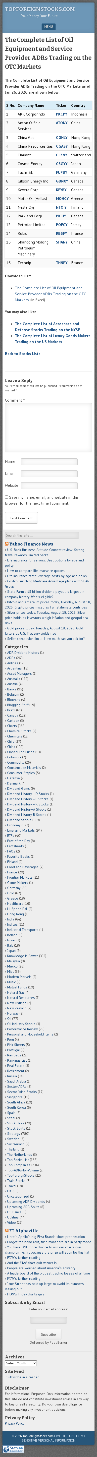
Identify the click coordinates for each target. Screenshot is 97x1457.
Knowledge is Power (22, 956)
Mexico (12, 966)
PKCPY (61, 114)
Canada (12, 715)
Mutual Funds (17, 987)
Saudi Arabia (16, 1081)
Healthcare (15, 903)
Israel (11, 940)
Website (11, 485)
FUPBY (61, 172)
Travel (11, 1186)
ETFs (10, 835)
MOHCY (62, 198)
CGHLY (61, 137)
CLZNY (61, 154)
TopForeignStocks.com (40, 9)
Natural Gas (16, 992)
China (11, 746)
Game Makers (17, 882)
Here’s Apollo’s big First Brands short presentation (46, 1236)
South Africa (16, 1102)
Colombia (14, 757)
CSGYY (61, 163)
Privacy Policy (14, 1423)
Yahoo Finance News (31, 544)
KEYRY (61, 189)
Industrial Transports (22, 929)
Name (10, 461)
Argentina (14, 668)
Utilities (13, 1217)
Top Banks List (18, 1159)
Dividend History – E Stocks (27, 799)
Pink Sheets (16, 1044)
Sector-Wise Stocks (22, 1092)
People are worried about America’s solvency (41, 1268)
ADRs (11, 658)
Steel (11, 1118)
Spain (11, 1112)
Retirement (15, 1071)
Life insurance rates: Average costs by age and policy (47, 576)
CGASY (62, 146)
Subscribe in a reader (22, 1377)
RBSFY (61, 233)
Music (11, 982)
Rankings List (17, 1060)
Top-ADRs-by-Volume (23, 1170)
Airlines (12, 663)
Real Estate (15, 1065)
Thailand (13, 1149)
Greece (12, 898)
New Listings (16, 1003)
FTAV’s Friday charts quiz (25, 1294)
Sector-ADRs (16, 1086)
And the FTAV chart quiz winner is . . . (34, 1263)
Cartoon (13, 720)
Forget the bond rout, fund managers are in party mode (49, 1242)
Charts (12, 726)
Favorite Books (18, 856)
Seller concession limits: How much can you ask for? (46, 638)
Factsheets (15, 846)
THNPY (61, 262)
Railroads (14, 1055)
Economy (13, 825)
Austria (12, 684)
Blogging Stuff (17, 705)
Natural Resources (21, 997)
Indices (12, 924)
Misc (10, 971)
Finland (12, 861)
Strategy (13, 1133)
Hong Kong (15, 914)
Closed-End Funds (20, 752)
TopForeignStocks (20, 1175)
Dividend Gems (18, 788)
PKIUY (61, 215)
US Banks (14, 1212)
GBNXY (62, 181)
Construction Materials (24, 767)
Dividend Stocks (19, 820)
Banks (11, 689)
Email (9, 473)
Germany (13, 888)
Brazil (11, 710)
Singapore (15, 1097)
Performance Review (22, 1029)
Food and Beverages (23, 867)
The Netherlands (19, 1154)
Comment (15, 400)
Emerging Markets (21, 830)
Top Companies (18, 1165)
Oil (9, 1018)
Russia (12, 1076)
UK (9, 1191)
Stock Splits (16, 1128)
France (12, 872)
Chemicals (14, 736)
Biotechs (13, 699)
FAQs (11, 851)
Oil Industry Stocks (21, 1024)
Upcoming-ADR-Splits (23, 1207)
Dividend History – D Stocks (28, 793)
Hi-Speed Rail (17, 909)
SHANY (61, 242)
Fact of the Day (18, 841)
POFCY (61, 224)
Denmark (14, 783)
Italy (10, 945)
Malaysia (13, 961)
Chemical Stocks (19, 731)
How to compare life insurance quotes (36, 570)
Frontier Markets (20, 877)
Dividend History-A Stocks (26, 809)
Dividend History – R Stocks (28, 804)
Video (11, 1222)
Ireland (12, 935)
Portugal (13, 1050)
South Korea (16, 1107)
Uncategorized (18, 1196)
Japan (11, 950)
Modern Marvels (19, 976)
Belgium (13, 694)
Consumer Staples (21, 773)
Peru (10, 1039)
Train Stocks (16, 1180)
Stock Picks (15, 1123)
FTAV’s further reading (24, 1257)
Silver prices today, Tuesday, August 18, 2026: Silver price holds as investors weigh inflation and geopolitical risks (47, 617)
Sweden (13, 1139)
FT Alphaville (24, 1230)
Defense (13, 778)
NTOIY (61, 207)
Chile (10, 741)
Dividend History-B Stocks (26, 814)
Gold (10, 893)
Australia (13, 678)
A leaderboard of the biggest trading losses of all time (48, 1273)
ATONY (61, 122)
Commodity (15, 762)
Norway (12, 1013)
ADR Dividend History (23, 652)
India (10, 919)
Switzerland (16, 1144)
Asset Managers (19, 673)
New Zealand (17, 1008)
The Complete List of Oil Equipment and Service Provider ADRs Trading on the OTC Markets (50, 293)
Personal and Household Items (30, 1034)
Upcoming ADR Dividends (26, 1201)
